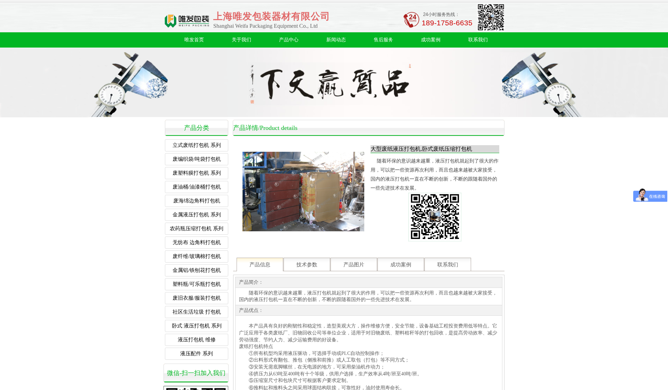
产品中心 (289, 39)
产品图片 (353, 264)
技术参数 (306, 264)
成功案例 (430, 39)
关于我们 (241, 39)
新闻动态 (336, 39)
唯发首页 (194, 39)
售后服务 (383, 39)
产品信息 (259, 264)
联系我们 (478, 39)
